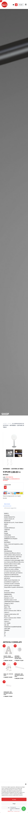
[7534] (5, 487)
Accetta (14, 799)
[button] (26, 784)
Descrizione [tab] (7, 504)
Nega (14, 803)
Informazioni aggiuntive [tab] (10, 508)
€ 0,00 (21, 5)
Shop (9, 423)
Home (5, 423)
